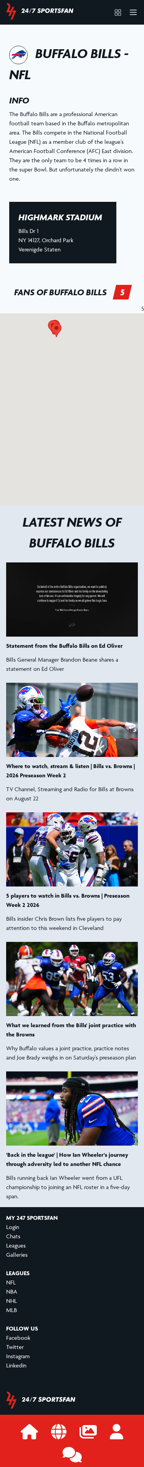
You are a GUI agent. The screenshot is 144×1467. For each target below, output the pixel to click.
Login (12, 1227)
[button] (56, 330)
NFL (11, 1282)
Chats (13, 1236)
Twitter (15, 1347)
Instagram (18, 1356)
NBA (11, 1291)
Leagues (16, 1245)
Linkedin (16, 1365)
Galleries (17, 1254)
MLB (11, 1310)
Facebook (18, 1337)
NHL (11, 1300)
